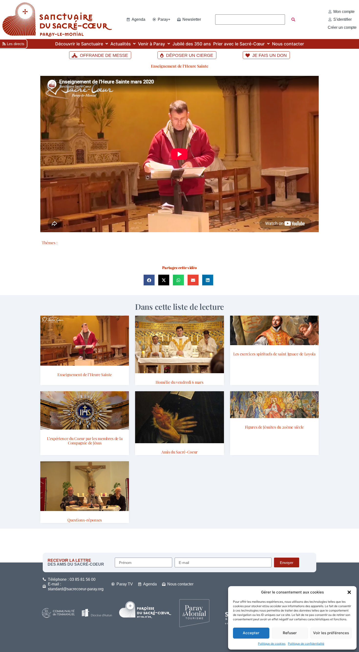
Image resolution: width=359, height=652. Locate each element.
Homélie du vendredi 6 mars (179, 382)
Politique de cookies (271, 643)
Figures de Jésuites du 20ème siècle (274, 427)
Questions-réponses (84, 519)
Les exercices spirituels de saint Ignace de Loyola (274, 353)
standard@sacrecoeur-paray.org (76, 589)
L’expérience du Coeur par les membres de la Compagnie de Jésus (84, 440)
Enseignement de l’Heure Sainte (179, 66)
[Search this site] (250, 19)
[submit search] (293, 19)
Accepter (251, 633)
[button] (349, 592)
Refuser (290, 633)
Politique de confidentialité (306, 643)
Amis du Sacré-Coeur (179, 451)
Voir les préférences (331, 633)
